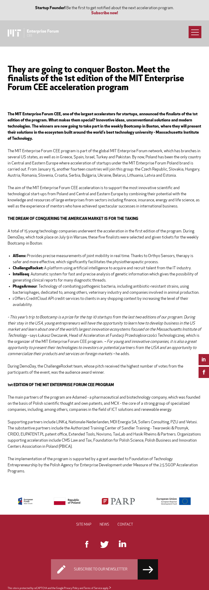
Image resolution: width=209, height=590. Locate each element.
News (104, 525)
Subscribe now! (104, 13)
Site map (83, 525)
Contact (125, 525)
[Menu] (195, 32)
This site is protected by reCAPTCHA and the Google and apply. (58, 588)
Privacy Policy (71, 588)
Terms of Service (93, 588)
